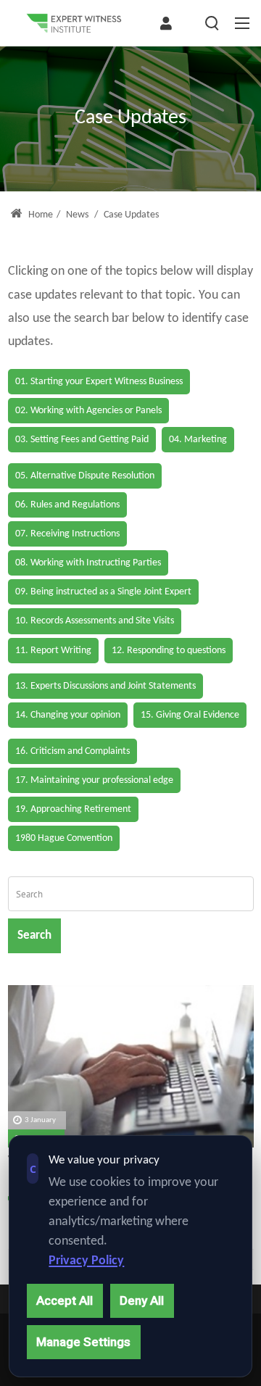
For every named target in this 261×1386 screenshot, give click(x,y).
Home (39, 214)
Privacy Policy (86, 1261)
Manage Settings (83, 1342)
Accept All (64, 1300)
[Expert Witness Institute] (74, 23)
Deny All (142, 1300)
